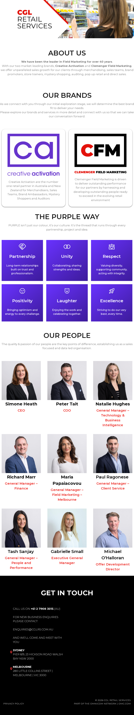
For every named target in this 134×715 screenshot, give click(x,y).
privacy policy (13, 703)
